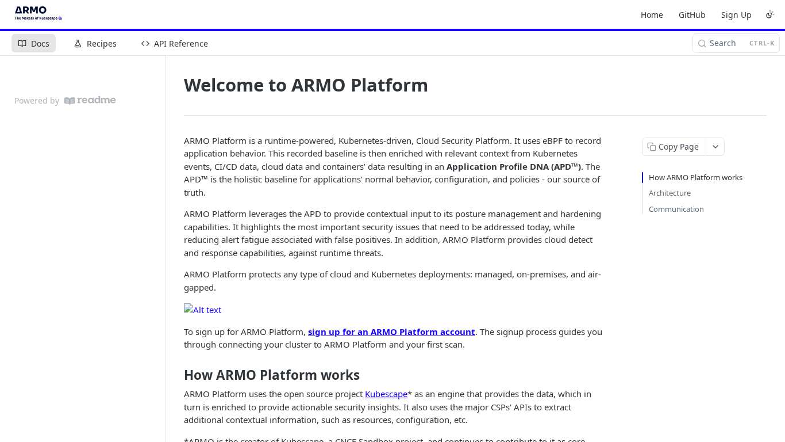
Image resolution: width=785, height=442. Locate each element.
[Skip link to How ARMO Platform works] (176, 375)
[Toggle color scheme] (770, 14)
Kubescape (386, 393)
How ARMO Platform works (695, 177)
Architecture (670, 193)
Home (652, 14)
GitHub (692, 14)
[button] (202, 308)
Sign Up (736, 14)
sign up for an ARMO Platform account (391, 331)
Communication (676, 209)
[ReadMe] (90, 100)
